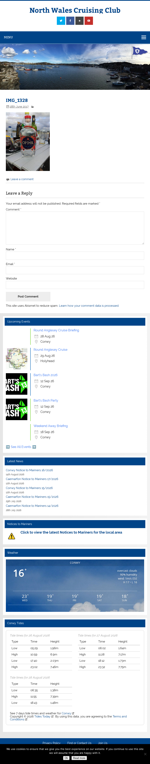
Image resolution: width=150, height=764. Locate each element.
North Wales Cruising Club (75, 9)
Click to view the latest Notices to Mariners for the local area (71, 532)
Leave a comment (22, 179)
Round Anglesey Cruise (50, 349)
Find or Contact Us (79, 743)
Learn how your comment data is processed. (89, 305)
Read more (79, 758)
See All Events (21, 447)
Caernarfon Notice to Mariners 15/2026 (32, 497)
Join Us (102, 743)
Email (10, 264)
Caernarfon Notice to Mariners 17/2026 (32, 479)
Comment (13, 209)
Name (11, 249)
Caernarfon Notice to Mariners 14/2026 (32, 506)
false (75, 608)
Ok (66, 758)
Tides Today (42, 716)
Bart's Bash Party (46, 400)
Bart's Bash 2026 (46, 375)
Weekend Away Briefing (51, 426)
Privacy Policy (52, 743)
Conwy (66, 713)
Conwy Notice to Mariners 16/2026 (29, 470)
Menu (8, 37)
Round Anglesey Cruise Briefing (56, 330)
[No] (145, 754)
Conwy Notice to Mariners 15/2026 (29, 488)
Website (11, 278)
